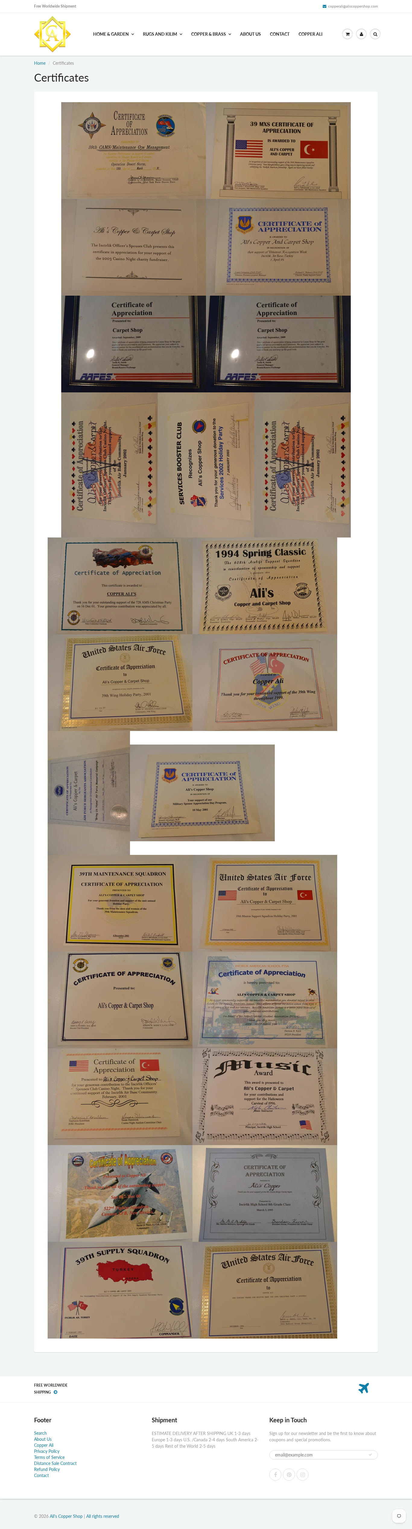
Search (40, 1433)
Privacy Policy (46, 1451)
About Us (250, 34)
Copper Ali (310, 34)
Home (40, 63)
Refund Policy (47, 1469)
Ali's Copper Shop (66, 1516)
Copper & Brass (208, 34)
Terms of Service (49, 1457)
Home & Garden (111, 34)
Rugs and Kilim (160, 34)
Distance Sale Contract (55, 1463)
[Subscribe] (370, 1454)
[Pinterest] (289, 1475)
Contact (280, 34)
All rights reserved (102, 1516)
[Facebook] (275, 1475)
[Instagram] (302, 1475)
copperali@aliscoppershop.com (353, 6)
